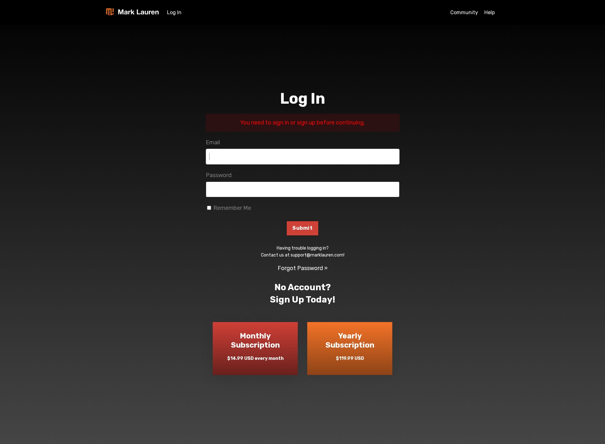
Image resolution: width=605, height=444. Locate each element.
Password (219, 175)
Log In (174, 12)
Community (464, 12)
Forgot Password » (303, 268)
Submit (302, 228)
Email (213, 142)
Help (489, 12)
